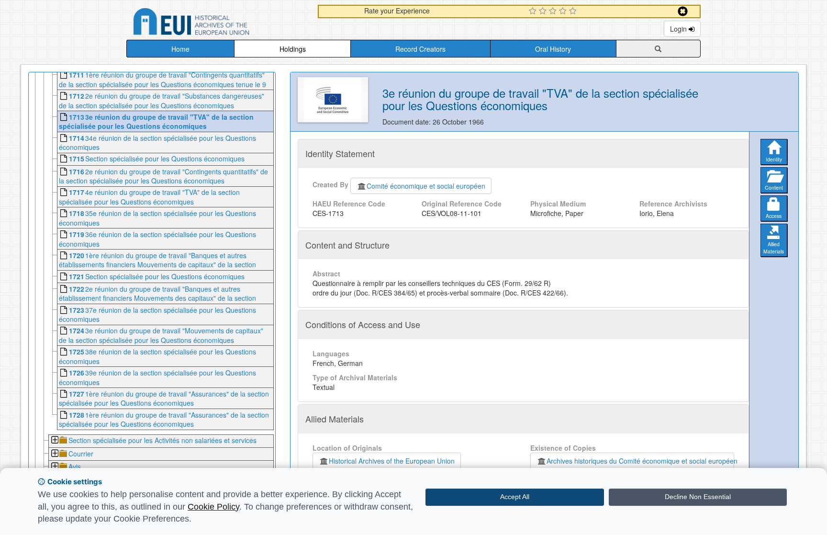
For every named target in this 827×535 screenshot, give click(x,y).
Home (180, 49)
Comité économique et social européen (426, 186)
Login (679, 29)
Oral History (553, 49)
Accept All (514, 497)
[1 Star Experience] (534, 11)
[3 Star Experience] (554, 11)
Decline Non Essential (698, 497)
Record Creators (420, 49)
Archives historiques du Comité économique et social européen (640, 461)
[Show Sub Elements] (54, 441)
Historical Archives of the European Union (392, 461)
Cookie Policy (213, 507)
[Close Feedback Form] (683, 11)
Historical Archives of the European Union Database (218, 23)
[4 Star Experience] (564, 11)
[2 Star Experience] (544, 11)
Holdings (292, 49)
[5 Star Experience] (574, 11)
